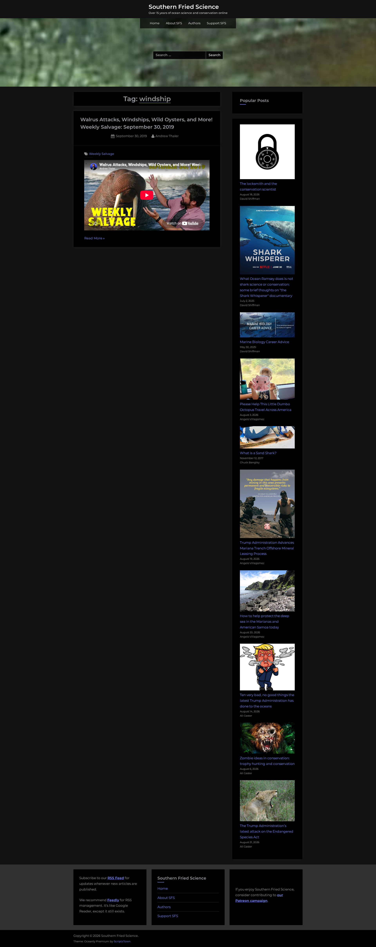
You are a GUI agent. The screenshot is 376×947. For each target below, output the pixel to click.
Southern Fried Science (184, 6)
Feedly (113, 900)
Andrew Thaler (167, 136)
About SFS (174, 23)
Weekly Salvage (101, 154)
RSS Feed (116, 878)
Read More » (94, 238)
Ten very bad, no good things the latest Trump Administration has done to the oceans (267, 700)
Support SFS (216, 23)
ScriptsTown (122, 941)
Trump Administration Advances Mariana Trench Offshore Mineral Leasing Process (267, 548)
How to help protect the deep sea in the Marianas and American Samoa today (264, 621)
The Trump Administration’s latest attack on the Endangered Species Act (266, 831)
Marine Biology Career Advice (264, 342)
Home (155, 23)
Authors (194, 23)
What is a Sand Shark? (258, 453)
